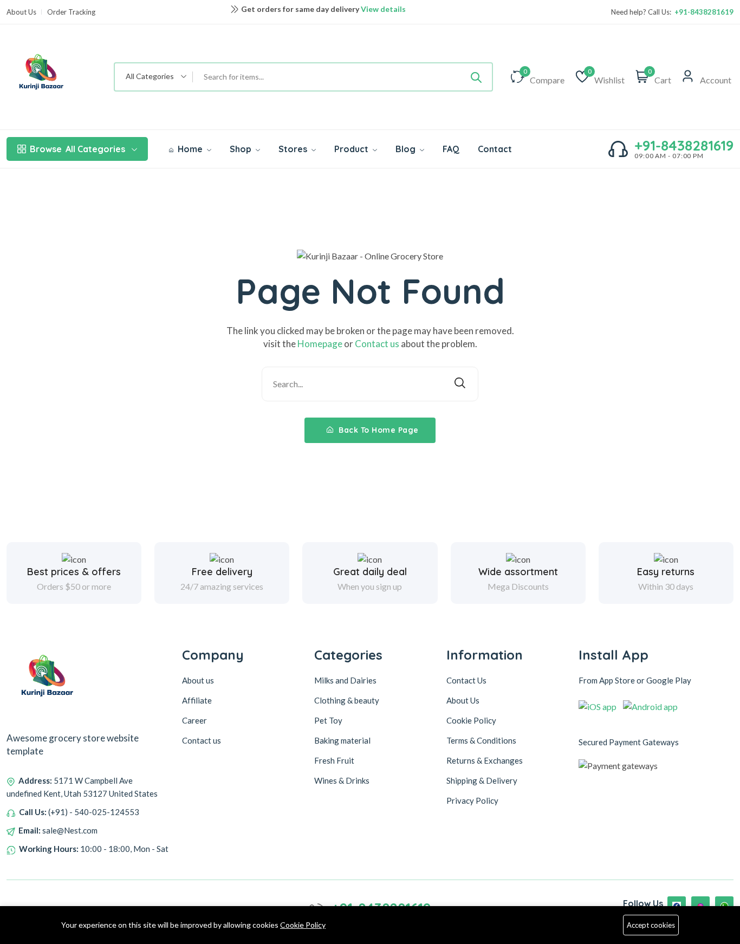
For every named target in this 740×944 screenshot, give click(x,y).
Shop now (380, 16)
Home (190, 149)
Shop (242, 149)
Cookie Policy (303, 924)
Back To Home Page (377, 430)
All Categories (77, 149)
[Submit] (476, 76)
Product (352, 149)
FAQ (451, 149)
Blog (406, 149)
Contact (495, 149)
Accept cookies (651, 925)
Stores (293, 149)
